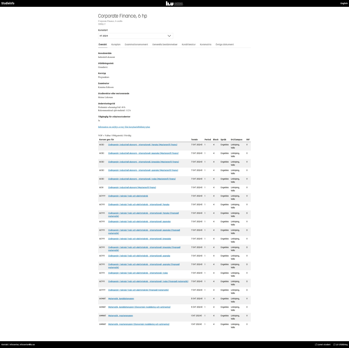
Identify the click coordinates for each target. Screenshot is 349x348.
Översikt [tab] (103, 44)
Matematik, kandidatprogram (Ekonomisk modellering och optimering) (139, 307)
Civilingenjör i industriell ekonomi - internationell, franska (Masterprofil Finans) (142, 144)
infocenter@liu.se (27, 344)
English (344, 3)
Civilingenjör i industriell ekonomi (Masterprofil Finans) (132, 187)
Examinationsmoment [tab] (136, 44)
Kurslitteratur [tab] (189, 44)
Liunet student (324, 344)
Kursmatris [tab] (205, 44)
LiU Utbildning (341, 344)
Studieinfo (7, 3)
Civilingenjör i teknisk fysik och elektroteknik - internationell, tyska (138, 273)
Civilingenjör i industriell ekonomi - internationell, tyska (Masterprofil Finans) (142, 179)
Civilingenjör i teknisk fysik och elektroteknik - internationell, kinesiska (139, 238)
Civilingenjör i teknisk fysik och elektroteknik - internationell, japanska (139, 221)
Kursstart (103, 30)
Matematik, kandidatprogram (121, 298)
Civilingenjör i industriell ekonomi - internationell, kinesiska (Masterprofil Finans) (143, 161)
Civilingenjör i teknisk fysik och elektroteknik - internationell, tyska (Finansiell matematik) (148, 281)
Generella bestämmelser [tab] (164, 44)
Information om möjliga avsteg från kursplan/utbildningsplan (124, 126)
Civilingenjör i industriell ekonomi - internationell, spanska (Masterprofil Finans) (143, 170)
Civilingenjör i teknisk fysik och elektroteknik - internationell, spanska (139, 255)
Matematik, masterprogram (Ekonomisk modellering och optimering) (138, 324)
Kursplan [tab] (116, 44)
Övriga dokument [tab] (225, 44)
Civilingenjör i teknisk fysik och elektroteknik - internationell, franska (138, 204)
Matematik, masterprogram (120, 315)
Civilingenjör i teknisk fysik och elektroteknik (128, 196)
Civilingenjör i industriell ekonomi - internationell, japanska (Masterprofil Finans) (143, 153)
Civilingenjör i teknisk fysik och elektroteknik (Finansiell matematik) (138, 290)
